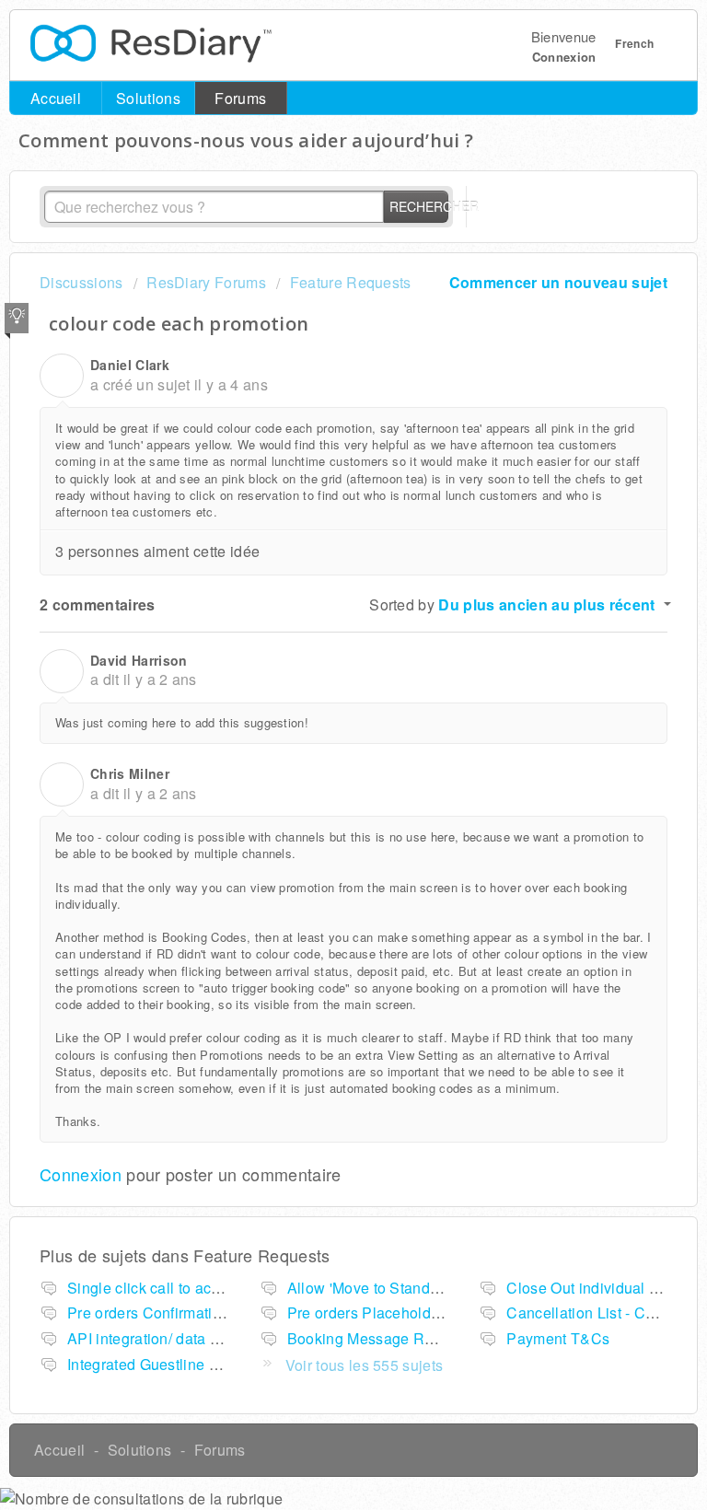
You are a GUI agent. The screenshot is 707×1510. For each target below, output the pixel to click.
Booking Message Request (378, 1338)
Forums (240, 98)
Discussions (81, 282)
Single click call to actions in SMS (182, 1287)
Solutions (148, 98)
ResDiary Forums (206, 282)
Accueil (55, 98)
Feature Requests (350, 282)
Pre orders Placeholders (369, 1312)
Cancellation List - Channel (599, 1312)
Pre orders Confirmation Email (169, 1312)
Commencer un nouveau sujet (558, 282)
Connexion (81, 1174)
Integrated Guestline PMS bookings (187, 1364)
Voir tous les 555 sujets (364, 1365)
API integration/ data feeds (157, 1338)
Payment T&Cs (557, 1338)
